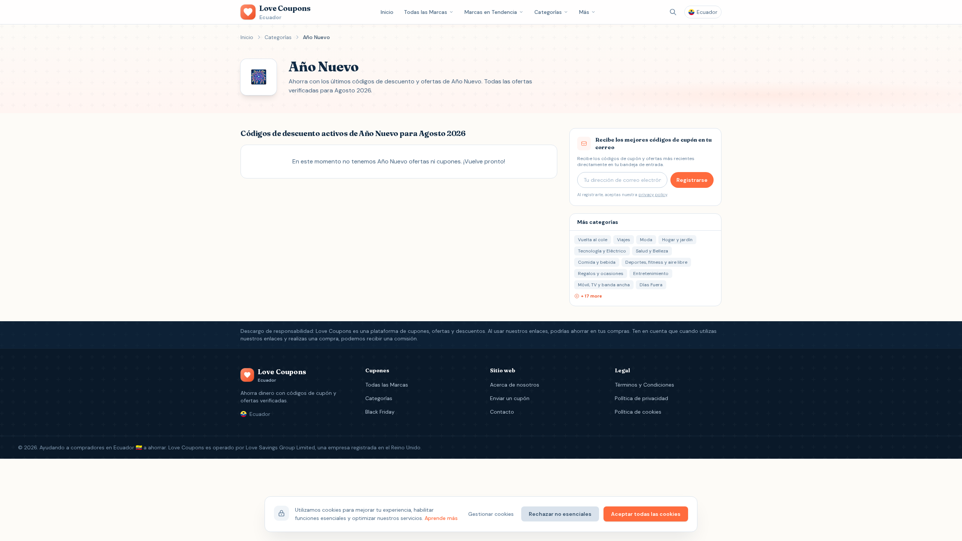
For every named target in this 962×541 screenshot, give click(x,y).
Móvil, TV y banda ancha (604, 285)
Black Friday (380, 411)
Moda (646, 240)
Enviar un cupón (509, 398)
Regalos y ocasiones (600, 273)
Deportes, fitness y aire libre (656, 262)
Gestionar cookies (491, 514)
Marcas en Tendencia (490, 12)
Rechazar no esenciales (560, 514)
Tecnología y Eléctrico (602, 251)
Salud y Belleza (652, 251)
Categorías (548, 12)
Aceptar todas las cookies (646, 514)
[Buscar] (673, 12)
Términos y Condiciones (644, 384)
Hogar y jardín (677, 240)
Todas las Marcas (425, 12)
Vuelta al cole (592, 240)
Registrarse (692, 180)
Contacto (502, 411)
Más (584, 12)
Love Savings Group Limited (280, 447)
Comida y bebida (597, 262)
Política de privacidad (641, 398)
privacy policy (652, 194)
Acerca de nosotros (514, 384)
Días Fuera (651, 285)
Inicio (387, 12)
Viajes (623, 240)
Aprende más (441, 518)
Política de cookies (638, 411)
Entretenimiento (651, 273)
